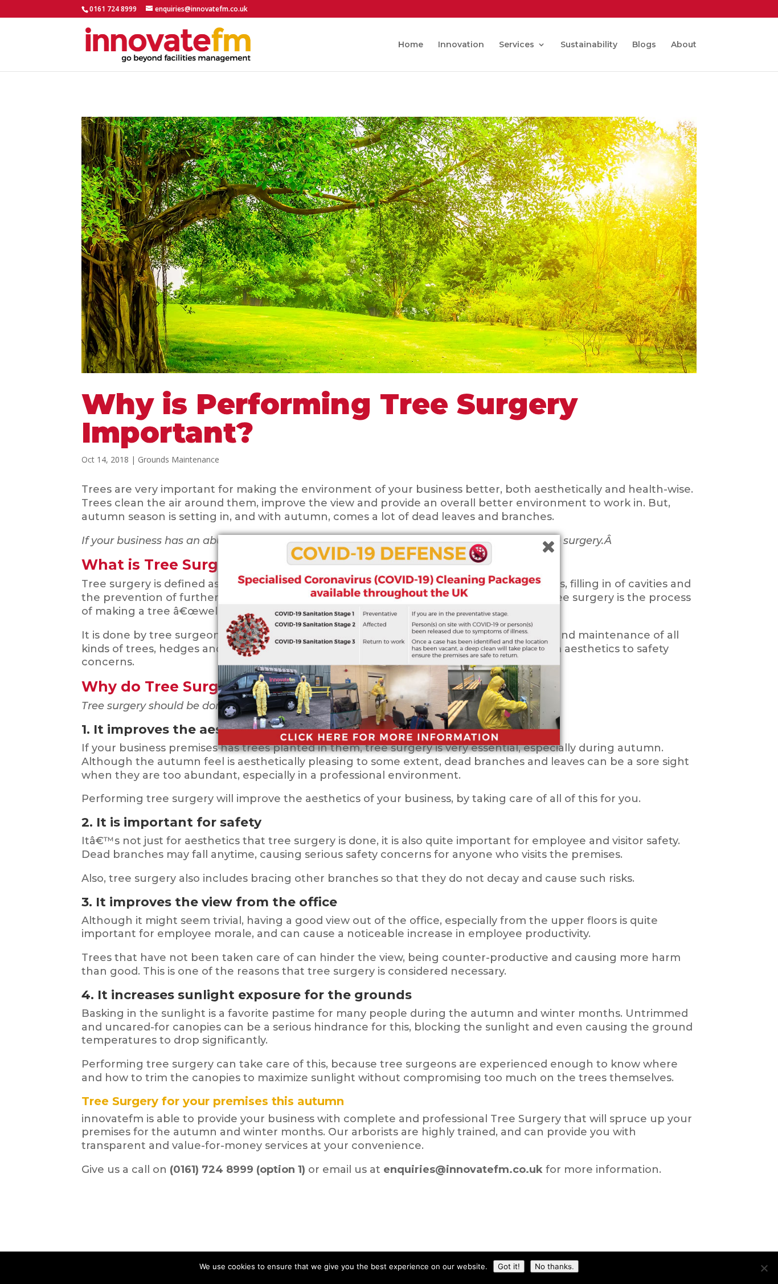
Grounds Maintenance (178, 459)
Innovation (461, 45)
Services (516, 45)
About (684, 45)
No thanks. (554, 1266)
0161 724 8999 (113, 9)
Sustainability (588, 45)
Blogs (644, 45)
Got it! (509, 1266)
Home (410, 45)
